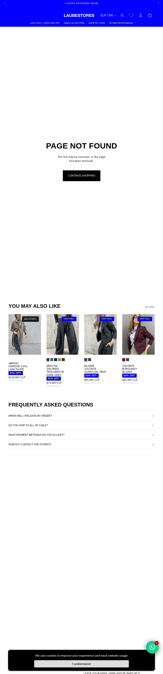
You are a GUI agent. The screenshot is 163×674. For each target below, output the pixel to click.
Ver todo (150, 306)
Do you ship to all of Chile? (28, 425)
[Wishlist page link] (131, 15)
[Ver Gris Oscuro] (89, 359)
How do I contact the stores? (29, 444)
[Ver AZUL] (51, 359)
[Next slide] (36, 334)
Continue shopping (81, 175)
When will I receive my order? (30, 415)
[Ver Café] (63, 359)
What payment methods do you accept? (36, 434)
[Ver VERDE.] (59, 359)
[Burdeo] (123, 359)
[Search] (122, 15)
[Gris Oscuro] (47, 359)
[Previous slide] (13, 334)
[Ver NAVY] (55, 359)
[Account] (140, 15)
